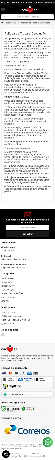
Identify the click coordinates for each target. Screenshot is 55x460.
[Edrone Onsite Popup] (27, 230)
